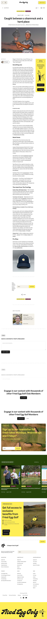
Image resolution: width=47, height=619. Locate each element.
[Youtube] (26, 597)
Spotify (29, 230)
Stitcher (23, 230)
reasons (18, 234)
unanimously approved (28, 155)
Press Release (15, 170)
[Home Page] (23, 3)
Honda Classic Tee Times (19, 134)
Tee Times (17, 144)
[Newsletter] (5, 2)
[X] (21, 597)
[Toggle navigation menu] (2, 2)
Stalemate (24, 198)
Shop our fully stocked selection (21, 246)
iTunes (20, 230)
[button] (43, 8)
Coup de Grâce (29, 201)
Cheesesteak (18, 200)
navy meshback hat (18, 247)
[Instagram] (23, 597)
